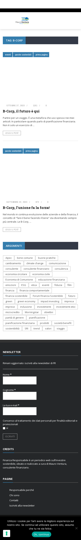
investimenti (44, 306)
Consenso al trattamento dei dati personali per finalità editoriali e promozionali (40, 422)
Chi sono (14, 495)
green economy (26, 301)
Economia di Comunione (19, 279)
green (8, 301)
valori (48, 328)
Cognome (9, 390)
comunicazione (57, 263)
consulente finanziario (36, 268)
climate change (35, 263)
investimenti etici (65, 306)
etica (34, 285)
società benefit (62, 323)
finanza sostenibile (16, 296)
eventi (8, 54)
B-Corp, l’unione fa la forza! (26, 207)
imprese (10, 306)
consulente (11, 268)
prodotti (44, 323)
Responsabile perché (21, 490)
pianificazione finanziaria (20, 323)
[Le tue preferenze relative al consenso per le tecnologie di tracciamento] (6, 533)
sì (7, 428)
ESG (23, 285)
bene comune (25, 258)
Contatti (13, 500)
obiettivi (48, 312)
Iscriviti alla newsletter (22, 505)
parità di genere (14, 317)
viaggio (61, 328)
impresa (69, 301)
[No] (76, 528)
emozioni (10, 285)
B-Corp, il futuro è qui (21, 111)
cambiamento (13, 263)
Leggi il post (11, 133)
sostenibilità (12, 328)
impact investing (50, 301)
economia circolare (16, 274)
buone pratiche (47, 258)
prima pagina (42, 54)
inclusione (26, 306)
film (69, 285)
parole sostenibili (23, 54)
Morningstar (32, 312)
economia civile (41, 274)
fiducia (58, 285)
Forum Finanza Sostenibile (48, 296)
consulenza (61, 268)
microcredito (12, 312)
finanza (9, 290)
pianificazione (37, 317)
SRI (26, 328)
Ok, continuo (41, 534)
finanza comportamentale (34, 290)
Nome (7, 374)
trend (37, 328)
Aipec (8, 258)
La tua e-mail (11, 405)
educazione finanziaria (51, 279)
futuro (71, 296)
